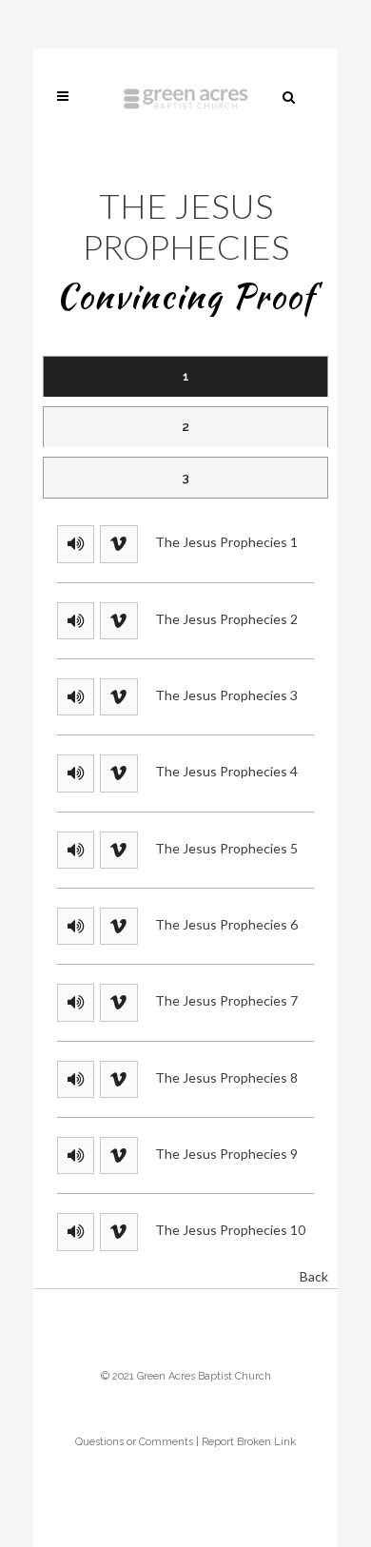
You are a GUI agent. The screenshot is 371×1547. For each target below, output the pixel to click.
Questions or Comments (134, 1442)
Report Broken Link (249, 1442)
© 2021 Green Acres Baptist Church (186, 1376)
